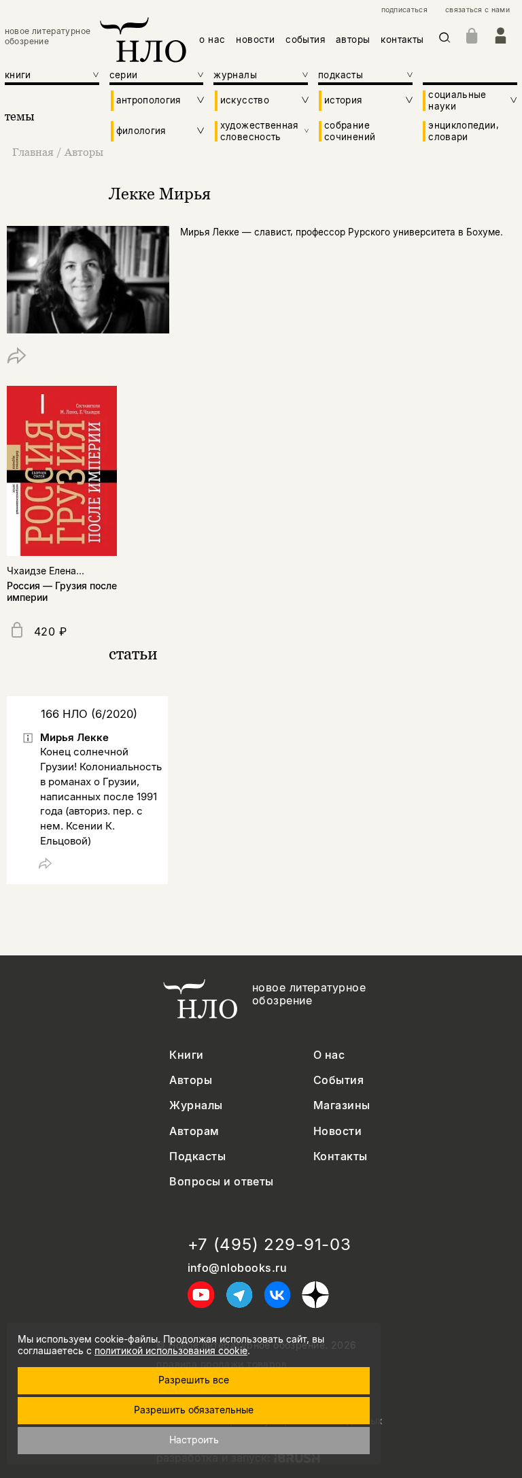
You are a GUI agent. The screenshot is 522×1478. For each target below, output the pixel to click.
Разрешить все (193, 1379)
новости (255, 39)
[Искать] (445, 39)
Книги (186, 1055)
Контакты (340, 1156)
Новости (337, 1131)
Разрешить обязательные (194, 1409)
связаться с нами (477, 10)
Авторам (194, 1131)
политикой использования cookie (170, 1350)
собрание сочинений (349, 131)
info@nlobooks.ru (238, 1268)
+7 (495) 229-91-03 (269, 1244)
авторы (353, 39)
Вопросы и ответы (221, 1181)
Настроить (194, 1439)
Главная (33, 152)
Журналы (195, 1105)
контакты (402, 39)
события (305, 39)
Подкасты (197, 1156)
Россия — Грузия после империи (62, 591)
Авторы (84, 152)
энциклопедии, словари (463, 131)
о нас (212, 39)
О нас (329, 1055)
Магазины (341, 1105)
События (338, 1080)
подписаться (404, 10)
